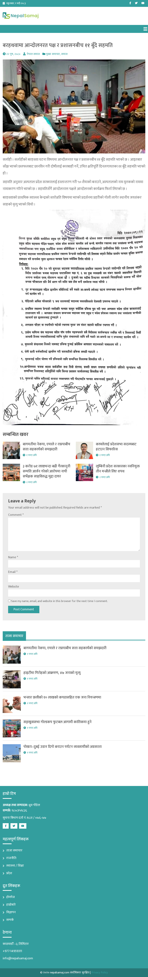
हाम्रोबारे (11, 904)
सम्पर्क (10, 920)
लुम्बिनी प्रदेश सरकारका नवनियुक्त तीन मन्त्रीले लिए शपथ (118, 468)
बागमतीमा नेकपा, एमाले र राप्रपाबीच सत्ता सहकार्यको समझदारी (46, 446)
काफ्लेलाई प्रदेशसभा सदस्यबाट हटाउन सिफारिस (116, 446)
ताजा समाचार (14, 850)
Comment (16, 515)
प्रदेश (9, 873)
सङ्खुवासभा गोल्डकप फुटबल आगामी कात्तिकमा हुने (57, 722)
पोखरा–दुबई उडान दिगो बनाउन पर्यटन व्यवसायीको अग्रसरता (62, 747)
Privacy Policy (99, 972)
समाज (64, 54)
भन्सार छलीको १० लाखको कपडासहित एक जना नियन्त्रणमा (62, 697)
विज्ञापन (11, 912)
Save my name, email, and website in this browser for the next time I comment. (59, 601)
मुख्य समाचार (53, 54)
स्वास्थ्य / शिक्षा (15, 865)
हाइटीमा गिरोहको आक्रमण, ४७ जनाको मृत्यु (51, 673)
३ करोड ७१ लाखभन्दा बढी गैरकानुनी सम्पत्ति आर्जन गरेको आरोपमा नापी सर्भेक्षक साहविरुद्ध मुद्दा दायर (46, 471)
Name (13, 557)
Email (13, 572)
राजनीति (11, 858)
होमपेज (10, 897)
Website (13, 586)
